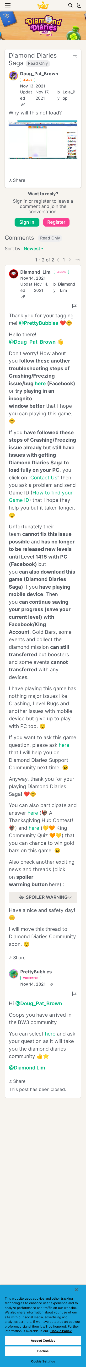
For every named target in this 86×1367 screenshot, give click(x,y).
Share (17, 181)
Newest (32, 249)
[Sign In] (79, 5)
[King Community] (43, 5)
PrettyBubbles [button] (36, 972)
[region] (43, 1326)
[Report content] (74, 57)
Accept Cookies (43, 1340)
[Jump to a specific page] (77, 260)
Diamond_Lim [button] (35, 272)
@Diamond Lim (27, 1068)
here (64, 745)
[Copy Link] (23, 104)
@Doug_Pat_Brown (32, 342)
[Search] (70, 5)
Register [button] (56, 222)
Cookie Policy (61, 1331)
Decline (43, 1351)
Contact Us (43, 478)
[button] (13, 76)
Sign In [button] (26, 222)
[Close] (76, 1289)
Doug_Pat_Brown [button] (39, 73)
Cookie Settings (43, 1361)
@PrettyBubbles (38, 323)
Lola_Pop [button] (69, 95)
